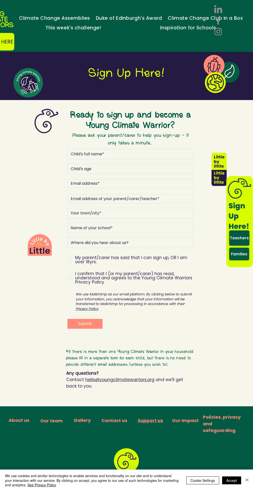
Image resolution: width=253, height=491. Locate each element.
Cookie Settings (202, 480)
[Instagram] (218, 32)
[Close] (247, 480)
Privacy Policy (87, 308)
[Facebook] (218, 21)
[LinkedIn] (218, 10)
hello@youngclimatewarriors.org (119, 380)
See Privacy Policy (41, 484)
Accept (231, 480)
